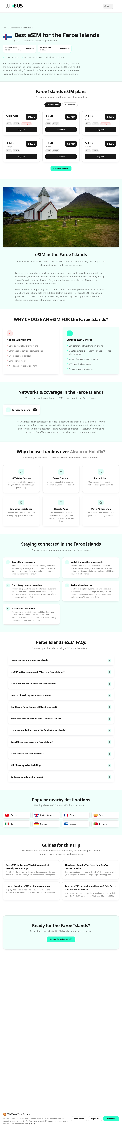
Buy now (21, 130)
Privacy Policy (30, 1124)
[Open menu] (117, 6)
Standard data (53, 105)
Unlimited (71, 105)
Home (5, 28)
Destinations (15, 28)
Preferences (79, 1119)
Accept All (111, 1119)
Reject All (95, 1119)
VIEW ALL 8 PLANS (61, 168)
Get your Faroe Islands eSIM (61, 939)
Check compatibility (55, 57)
